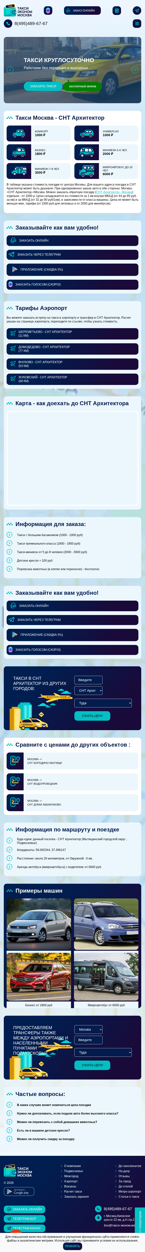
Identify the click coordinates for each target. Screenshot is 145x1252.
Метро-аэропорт (130, 1191)
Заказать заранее (76, 1196)
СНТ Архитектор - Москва (114, 192)
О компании (72, 1166)
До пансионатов (130, 1166)
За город (125, 1181)
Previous (10, 69)
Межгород (71, 1176)
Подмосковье (73, 1171)
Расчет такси (73, 1191)
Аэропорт (71, 1181)
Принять (72, 1246)
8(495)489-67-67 (31, 23)
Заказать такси (43, 86)
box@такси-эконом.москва (122, 1225)
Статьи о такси (129, 1196)
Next (134, 69)
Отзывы (124, 1176)
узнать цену (92, 715)
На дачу (124, 1171)
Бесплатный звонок (82, 86)
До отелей (126, 1186)
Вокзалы (70, 1186)
